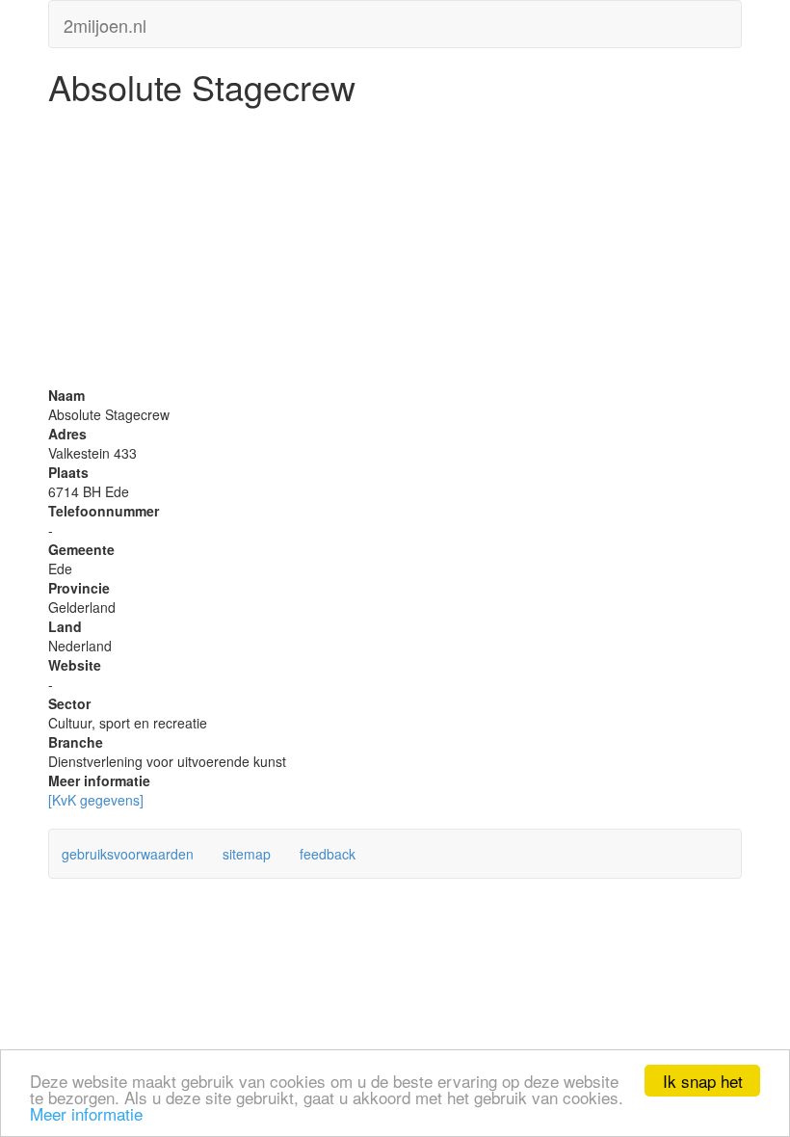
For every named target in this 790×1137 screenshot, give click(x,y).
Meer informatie (86, 1113)
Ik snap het (703, 1081)
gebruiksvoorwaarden (128, 853)
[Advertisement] (395, 250)
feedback (328, 853)
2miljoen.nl (105, 21)
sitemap (247, 853)
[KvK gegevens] (96, 799)
